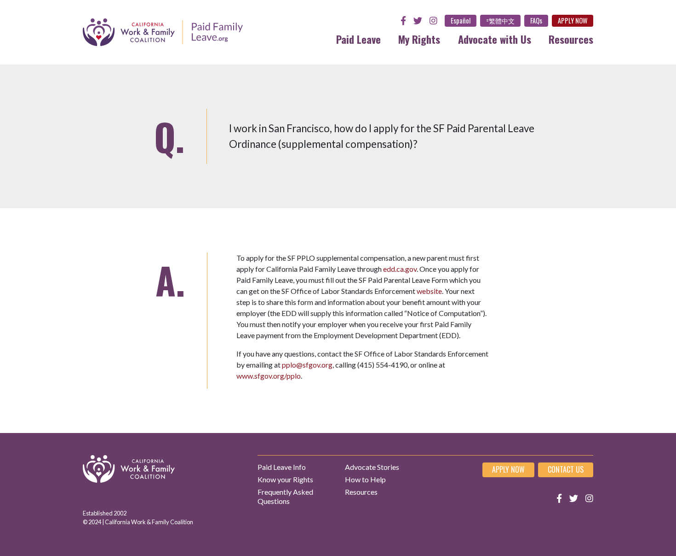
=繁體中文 (500, 20)
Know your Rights (285, 479)
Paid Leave (358, 39)
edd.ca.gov (400, 268)
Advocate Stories (372, 466)
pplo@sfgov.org (307, 364)
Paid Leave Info (282, 466)
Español (460, 20)
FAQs (536, 20)
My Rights (419, 39)
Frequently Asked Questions (285, 496)
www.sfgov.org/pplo (268, 375)
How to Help (365, 479)
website (429, 291)
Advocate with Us (494, 39)
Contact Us (566, 469)
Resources (571, 39)
